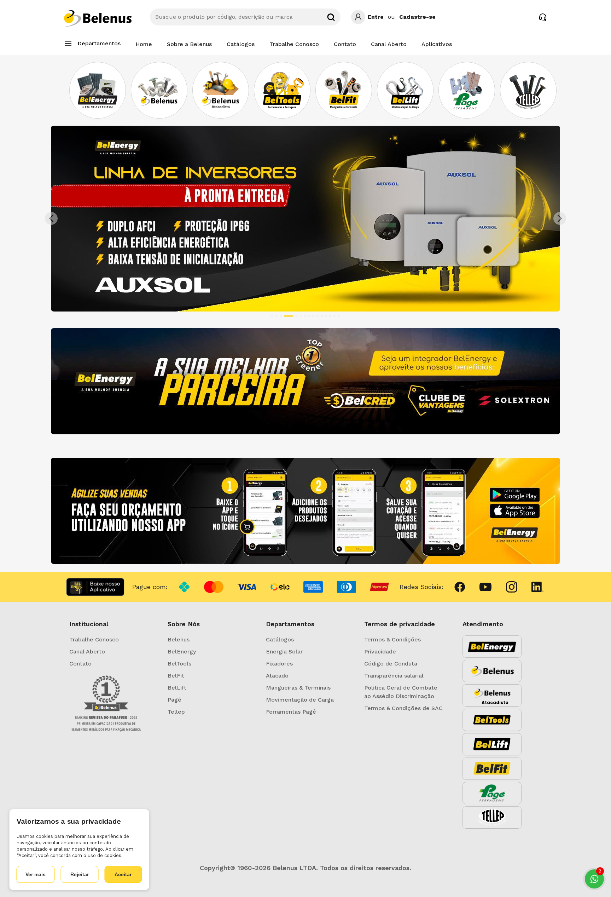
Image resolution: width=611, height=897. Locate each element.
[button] (89, 219)
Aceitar (123, 874)
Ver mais (35, 874)
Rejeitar (79, 874)
